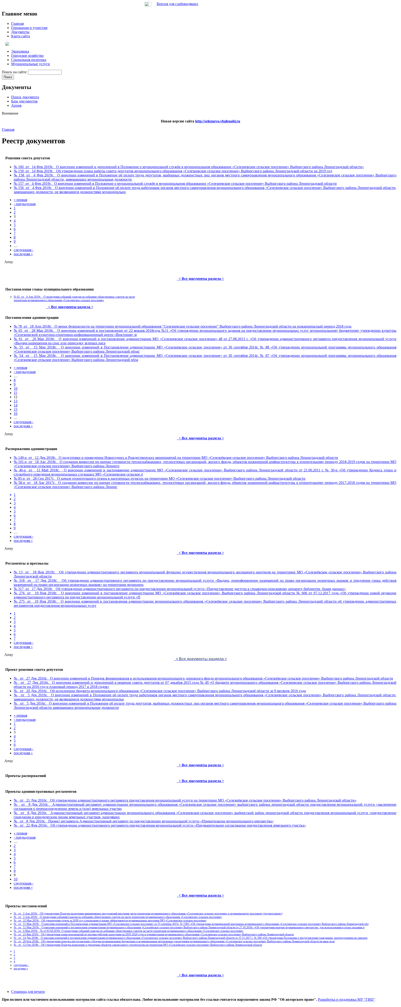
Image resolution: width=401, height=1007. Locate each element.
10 (15, 388)
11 (15, 393)
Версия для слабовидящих (177, 4)
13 (15, 401)
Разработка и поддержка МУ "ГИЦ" (346, 999)
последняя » (23, 254)
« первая (20, 200)
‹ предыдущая (25, 204)
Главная (8, 129)
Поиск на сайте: (15, 72)
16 (15, 414)
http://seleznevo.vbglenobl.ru (217, 121)
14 (15, 405)
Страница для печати (28, 992)
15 (15, 409)
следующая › (23, 250)
